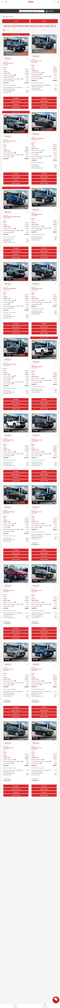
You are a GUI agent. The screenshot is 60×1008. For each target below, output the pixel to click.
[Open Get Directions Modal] (58, 2)
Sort (17, 21)
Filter (45, 21)
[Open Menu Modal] (2, 2)
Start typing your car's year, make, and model (28, 11)
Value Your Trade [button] (16, 107)
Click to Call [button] (16, 104)
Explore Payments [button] (16, 101)
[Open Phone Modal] (54, 2)
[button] (16, 98)
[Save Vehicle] (27, 59)
